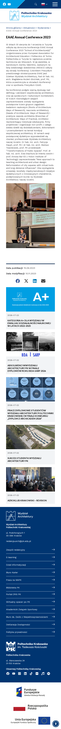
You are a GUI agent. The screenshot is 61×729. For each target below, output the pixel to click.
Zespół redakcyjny (15, 550)
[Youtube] (9, 4)
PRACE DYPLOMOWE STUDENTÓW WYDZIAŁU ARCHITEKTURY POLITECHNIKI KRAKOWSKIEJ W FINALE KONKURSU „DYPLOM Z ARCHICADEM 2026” (30, 414)
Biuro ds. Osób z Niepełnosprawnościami (27, 617)
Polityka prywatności (16, 632)
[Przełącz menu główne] (55, 4)
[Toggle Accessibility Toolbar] (56, 724)
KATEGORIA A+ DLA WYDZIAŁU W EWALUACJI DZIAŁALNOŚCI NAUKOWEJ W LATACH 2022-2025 (29, 323)
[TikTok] (31, 673)
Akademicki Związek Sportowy (21, 609)
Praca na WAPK (13, 580)
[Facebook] (4, 4)
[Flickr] (37, 673)
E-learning (11, 557)
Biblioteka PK (13, 587)
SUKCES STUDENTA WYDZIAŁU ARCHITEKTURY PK (24, 459)
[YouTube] (13, 673)
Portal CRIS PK (13, 594)
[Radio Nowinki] (43, 673)
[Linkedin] (25, 673)
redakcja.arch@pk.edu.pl (18, 541)
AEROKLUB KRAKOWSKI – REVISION (27, 500)
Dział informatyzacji (16, 565)
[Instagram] (19, 673)
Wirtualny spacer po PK (18, 602)
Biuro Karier (12, 572)
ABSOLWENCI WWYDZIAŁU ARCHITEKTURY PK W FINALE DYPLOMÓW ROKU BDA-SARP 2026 (27, 368)
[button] (17, 280)
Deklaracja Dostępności (18, 624)
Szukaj (35, 4)
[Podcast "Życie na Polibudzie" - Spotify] (48, 673)
